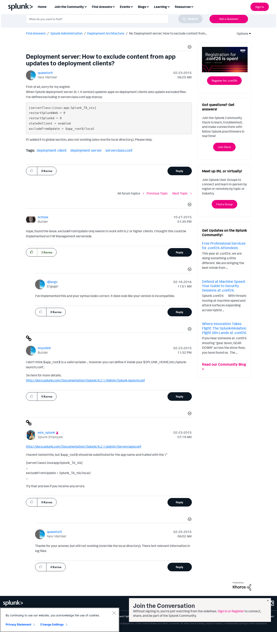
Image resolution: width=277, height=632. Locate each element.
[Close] (114, 613)
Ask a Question (228, 19)
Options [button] (241, 33)
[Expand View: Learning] (168, 6)
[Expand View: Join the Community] (86, 6)
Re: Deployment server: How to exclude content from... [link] (168, 33)
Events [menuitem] (125, 7)
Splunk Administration (66, 33)
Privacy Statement (18, 624)
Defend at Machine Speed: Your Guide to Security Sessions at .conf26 (223, 285)
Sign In (259, 7)
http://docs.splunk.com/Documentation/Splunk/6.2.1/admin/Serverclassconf (83, 446)
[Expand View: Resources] (192, 6)
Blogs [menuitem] (142, 7)
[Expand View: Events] (132, 6)
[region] (59, 620)
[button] (189, 47)
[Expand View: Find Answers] (114, 6)
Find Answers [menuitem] (102, 7)
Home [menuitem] (42, 7)
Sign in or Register (231, 611)
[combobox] (114, 19)
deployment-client (52, 150)
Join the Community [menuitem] (69, 7)
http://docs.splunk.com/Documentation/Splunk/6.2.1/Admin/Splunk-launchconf (85, 380)
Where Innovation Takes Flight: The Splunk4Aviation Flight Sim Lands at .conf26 (224, 328)
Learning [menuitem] (160, 7)
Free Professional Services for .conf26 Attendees (224, 245)
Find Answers (36, 33)
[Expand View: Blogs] (148, 6)
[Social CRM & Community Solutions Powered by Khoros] (242, 586)
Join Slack (224, 147)
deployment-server (86, 150)
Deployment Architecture (105, 33)
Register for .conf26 (224, 80)
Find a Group (224, 204)
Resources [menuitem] (183, 7)
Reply (179, 171)
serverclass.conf (118, 150)
